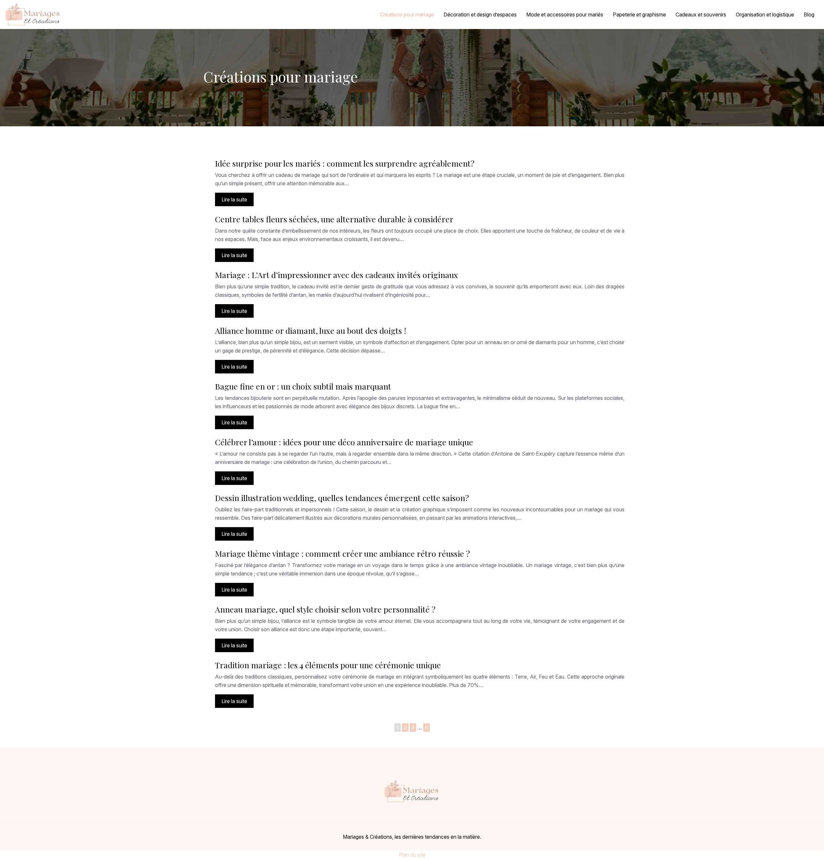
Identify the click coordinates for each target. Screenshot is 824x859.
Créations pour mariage (407, 14)
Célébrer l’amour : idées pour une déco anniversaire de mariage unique (344, 442)
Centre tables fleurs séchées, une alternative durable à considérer (334, 219)
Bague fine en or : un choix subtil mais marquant (303, 386)
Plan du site (412, 855)
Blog (809, 14)
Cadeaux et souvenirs (701, 14)
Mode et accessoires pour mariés (564, 14)
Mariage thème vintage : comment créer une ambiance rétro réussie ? (342, 553)
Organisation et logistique (765, 14)
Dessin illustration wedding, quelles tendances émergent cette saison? (342, 497)
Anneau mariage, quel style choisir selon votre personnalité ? (325, 609)
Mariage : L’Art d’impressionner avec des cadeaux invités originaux (336, 274)
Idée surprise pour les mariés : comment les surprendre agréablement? (344, 163)
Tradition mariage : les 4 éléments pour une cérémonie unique (328, 665)
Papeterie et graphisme (639, 14)
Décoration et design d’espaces (480, 14)
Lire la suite (234, 199)
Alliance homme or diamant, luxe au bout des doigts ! (310, 330)
